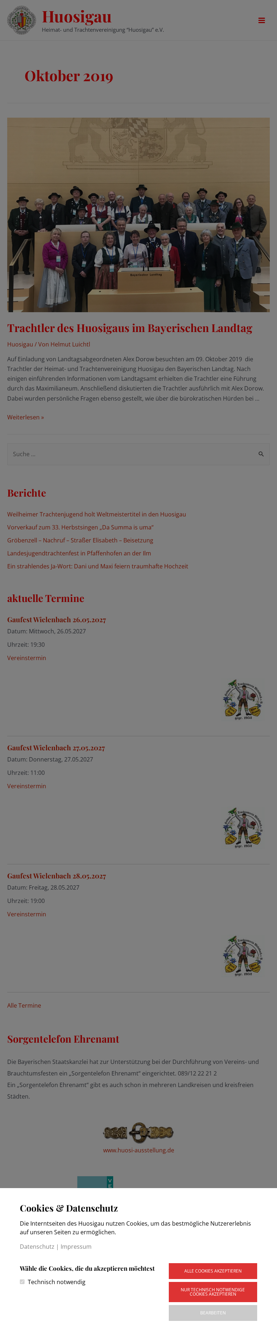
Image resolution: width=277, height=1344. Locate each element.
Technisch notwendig (56, 1282)
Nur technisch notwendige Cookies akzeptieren (213, 1292)
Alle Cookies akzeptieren (213, 1271)
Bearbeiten (213, 1313)
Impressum (76, 1247)
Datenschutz (37, 1247)
